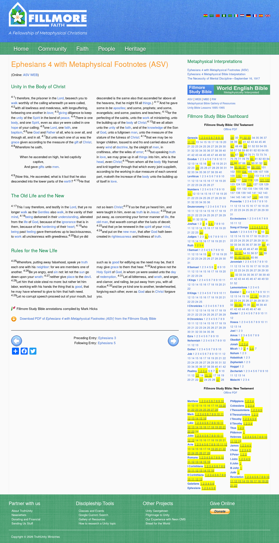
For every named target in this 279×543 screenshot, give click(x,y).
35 (204, 150)
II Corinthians (195, 475)
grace (15, 142)
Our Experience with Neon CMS (166, 519)
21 (189, 146)
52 (253, 146)
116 (232, 180)
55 (265, 146)
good (78, 286)
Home (21, 48)
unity (19, 117)
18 (216, 142)
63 (259, 150)
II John (234, 463)
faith (67, 127)
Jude (233, 472)
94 (231, 167)
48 (216, 155)
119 (250, 180)
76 (235, 159)
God (36, 132)
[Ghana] (206, 15)
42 (192, 155)
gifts (41, 166)
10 (222, 137)
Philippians (237, 401)
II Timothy (236, 423)
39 (220, 150)
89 (248, 163)
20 (224, 142)
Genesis (192, 138)
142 (259, 193)
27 (212, 146)
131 (239, 188)
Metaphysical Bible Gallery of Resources (211, 103)
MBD (206, 99)
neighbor (43, 266)
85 (231, 163)
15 (205, 142)
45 (204, 155)
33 (196, 150)
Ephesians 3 (107, 337)
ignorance (69, 221)
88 (243, 163)
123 (232, 184)
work (146, 117)
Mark (190, 414)
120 (256, 180)
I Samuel (192, 250)
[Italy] (236, 15)
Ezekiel (234, 292)
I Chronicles (194, 306)
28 (216, 146)
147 (249, 197)
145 (238, 197)
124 (238, 184)
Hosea (234, 322)
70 (249, 154)
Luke (190, 423)
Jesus (154, 212)
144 (232, 197)
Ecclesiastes (238, 218)
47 (212, 155)
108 (266, 171)
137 (232, 193)
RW (214, 99)
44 (200, 155)
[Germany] (248, 15)
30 (224, 146)
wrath (39, 276)
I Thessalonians (240, 410)
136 (266, 188)
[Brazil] (230, 15)
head (100, 161)
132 (244, 188)
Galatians (193, 483)
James (234, 445)
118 (244, 180)
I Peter (234, 450)
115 (267, 176)
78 (243, 159)
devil (87, 276)
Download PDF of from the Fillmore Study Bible (88, 318)
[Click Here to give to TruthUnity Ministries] (220, 511)
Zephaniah (236, 362)
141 (254, 193)
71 (253, 154)
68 (241, 154)
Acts (190, 444)
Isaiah (234, 232)
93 (265, 163)
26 (208, 146)
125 (243, 184)
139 (243, 193)
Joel (232, 331)
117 (238, 180)
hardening (49, 226)
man (134, 132)
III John (234, 468)
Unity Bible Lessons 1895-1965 (206, 107)
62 (255, 150)
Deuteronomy (195, 206)
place (71, 276)
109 (232, 176)
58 (239, 150)
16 (209, 142)
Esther (191, 349)
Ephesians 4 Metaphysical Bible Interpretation (216, 74)
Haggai (234, 366)
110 (238, 176)
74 (265, 154)
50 (224, 155)
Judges (192, 237)
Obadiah (235, 340)
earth (67, 181)
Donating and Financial (26, 519)
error (139, 151)
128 (261, 184)
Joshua (192, 224)
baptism (16, 132)
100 (257, 167)
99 (253, 167)
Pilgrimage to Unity (158, 515)
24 (200, 146)
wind (108, 147)
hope (14, 127)
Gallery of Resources (92, 519)
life (26, 221)
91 (257, 163)
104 (244, 171)
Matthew (192, 401)
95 (236, 167)
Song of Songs (239, 227)
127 (255, 184)
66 (232, 154)
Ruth (190, 245)
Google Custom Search (93, 515)
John (190, 436)
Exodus (192, 159)
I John (234, 459)
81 (256, 159)
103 (238, 171)
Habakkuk (236, 357)
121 (262, 180)
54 (261, 146)
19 (220, 142)
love (50, 112)
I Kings (191, 280)
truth (172, 151)
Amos (234, 335)
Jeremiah (236, 262)
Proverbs (236, 201)
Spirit (36, 117)
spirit (148, 226)
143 (265, 193)
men (55, 166)
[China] (218, 15)
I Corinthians (195, 466)
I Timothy (236, 419)
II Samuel (193, 267)
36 (208, 150)
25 (204, 146)
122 (267, 180)
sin (56, 271)
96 (240, 167)
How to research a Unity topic (97, 523)
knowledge (155, 127)
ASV (26, 74)
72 (257, 154)
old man (102, 221)
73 (261, 154)
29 (220, 146)
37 (212, 150)
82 (260, 159)
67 (236, 154)
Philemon (236, 432)
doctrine (122, 147)
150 (266, 197)
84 (268, 159)
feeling (31, 231)
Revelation (236, 477)
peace (65, 117)
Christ (87, 142)
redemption (108, 276)
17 (212, 142)
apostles (119, 107)
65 (267, 150)
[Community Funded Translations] (267, 15)
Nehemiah (193, 340)
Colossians (237, 406)
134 (255, 188)
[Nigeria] (224, 15)
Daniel (234, 313)
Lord (60, 98)
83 (264, 159)
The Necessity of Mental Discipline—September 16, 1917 (223, 78)
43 (196, 155)
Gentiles (43, 212)
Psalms (192, 371)
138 (238, 193)
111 (244, 176)
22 (192, 146)
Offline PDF (230, 129)
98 (248, 167)
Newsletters (19, 515)
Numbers (193, 189)
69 (245, 154)
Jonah (234, 344)
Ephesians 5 (107, 342)
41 (189, 155)
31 (189, 150)
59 (243, 150)
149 (261, 197)
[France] (255, 15)
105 (250, 171)
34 (200, 150)
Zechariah (236, 371)
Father (50, 132)
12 (192, 142)
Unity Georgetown (157, 511)
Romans (192, 457)
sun (82, 271)
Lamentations (238, 287)
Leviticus (193, 176)
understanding (68, 216)
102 (232, 171)
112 (250, 176)
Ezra (190, 336)
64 (263, 150)
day (173, 271)
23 (196, 146)
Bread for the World (158, 523)
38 (216, 150)
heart (70, 226)
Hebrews (235, 437)
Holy (100, 271)
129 (266, 184)
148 (254, 197)
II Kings (192, 293)
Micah (234, 348)
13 (197, 142)
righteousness (121, 236)
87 (240, 163)
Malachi (235, 380)
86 (235, 163)
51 (249, 146)
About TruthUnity (22, 511)
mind (14, 216)
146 (243, 197)
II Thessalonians (240, 414)
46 (208, 155)
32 (192, 150)
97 (243, 167)
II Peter (234, 454)
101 (263, 167)
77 (239, 159)
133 (250, 188)
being (29, 216)
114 (262, 176)
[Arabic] (212, 15)
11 (189, 142)
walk (14, 102)
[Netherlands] (242, 15)
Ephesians (194, 488)
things (147, 102)
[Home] (48, 18)
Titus (233, 428)
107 (261, 171)
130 (233, 188)
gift (76, 142)
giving (63, 112)
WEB (34, 74)
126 (249, 184)
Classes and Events (91, 511)
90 (253, 163)
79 (247, 159)
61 (251, 150)
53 (257, 146)
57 (235, 150)
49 (220, 155)
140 (249, 193)
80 (251, 159)
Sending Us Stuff (22, 523)
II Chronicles (195, 319)
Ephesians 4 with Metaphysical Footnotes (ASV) (217, 70)
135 (261, 188)
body (14, 122)
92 (260, 163)
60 (247, 150)
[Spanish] (261, 15)
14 (201, 142)
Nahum (234, 353)
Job (189, 354)
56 (231, 150)
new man (129, 231)
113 (256, 176)
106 (255, 171)
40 (224, 150)
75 (231, 159)
